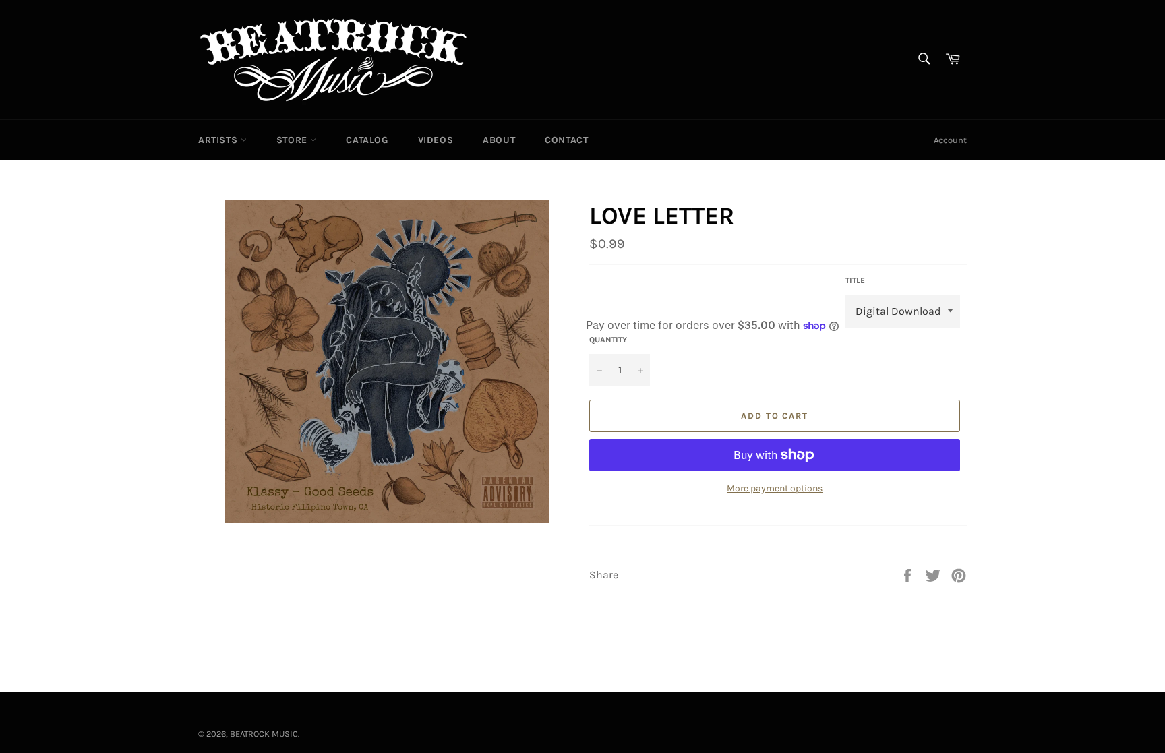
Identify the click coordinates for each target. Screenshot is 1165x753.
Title (855, 280)
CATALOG (367, 140)
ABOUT (499, 140)
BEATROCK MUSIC (264, 734)
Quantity (608, 339)
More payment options (775, 488)
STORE (293, 140)
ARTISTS (219, 140)
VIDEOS (436, 140)
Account (950, 140)
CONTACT (566, 140)
